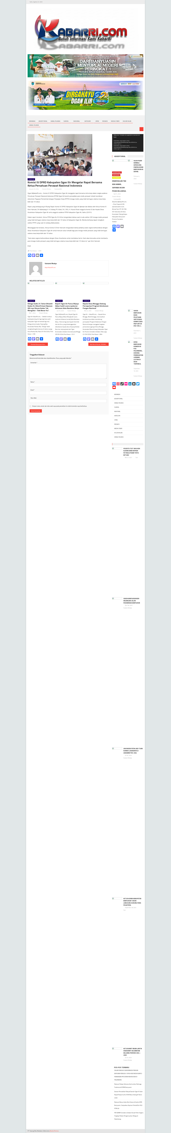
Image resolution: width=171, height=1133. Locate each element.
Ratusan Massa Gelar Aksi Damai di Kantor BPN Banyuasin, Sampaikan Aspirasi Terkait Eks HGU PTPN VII (128, 1105)
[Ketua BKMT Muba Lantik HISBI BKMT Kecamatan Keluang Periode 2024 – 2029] (117, 1050)
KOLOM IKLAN (127, 121)
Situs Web (34, 398)
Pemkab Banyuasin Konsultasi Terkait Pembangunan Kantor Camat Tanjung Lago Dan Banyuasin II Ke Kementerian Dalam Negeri (39, 344)
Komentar (34, 363)
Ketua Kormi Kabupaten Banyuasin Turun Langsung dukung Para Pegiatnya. (132, 901)
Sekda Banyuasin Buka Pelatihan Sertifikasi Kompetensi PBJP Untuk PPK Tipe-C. (138, 318)
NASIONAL (76, 121)
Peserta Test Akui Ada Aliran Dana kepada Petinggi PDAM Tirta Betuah (131, 451)
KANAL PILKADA (55, 121)
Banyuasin (116, 175)
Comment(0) (58, 189)
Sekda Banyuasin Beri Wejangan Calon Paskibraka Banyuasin (131, 600)
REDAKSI (105, 121)
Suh (137, 457)
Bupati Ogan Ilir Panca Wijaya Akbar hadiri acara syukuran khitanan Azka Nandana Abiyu (67, 306)
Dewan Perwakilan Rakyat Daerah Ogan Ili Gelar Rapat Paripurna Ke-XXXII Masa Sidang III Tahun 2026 (128, 1094)
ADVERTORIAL (43, 121)
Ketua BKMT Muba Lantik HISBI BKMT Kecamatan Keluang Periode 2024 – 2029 (132, 1051)
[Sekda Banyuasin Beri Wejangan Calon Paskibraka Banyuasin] (117, 671)
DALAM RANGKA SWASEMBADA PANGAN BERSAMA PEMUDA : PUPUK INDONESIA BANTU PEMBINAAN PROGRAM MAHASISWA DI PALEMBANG (128, 1075)
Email (33, 390)
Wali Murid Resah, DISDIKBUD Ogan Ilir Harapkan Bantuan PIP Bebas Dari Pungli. (99, 344)
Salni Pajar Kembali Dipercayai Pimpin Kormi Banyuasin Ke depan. (138, 166)
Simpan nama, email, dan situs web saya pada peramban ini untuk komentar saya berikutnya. (59, 406)
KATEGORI (88, 121)
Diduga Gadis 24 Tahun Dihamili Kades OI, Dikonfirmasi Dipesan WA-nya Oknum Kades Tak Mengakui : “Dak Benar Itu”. (40, 307)
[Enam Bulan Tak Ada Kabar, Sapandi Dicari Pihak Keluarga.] (119, 164)
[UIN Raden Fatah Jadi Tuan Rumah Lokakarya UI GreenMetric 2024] (117, 821)
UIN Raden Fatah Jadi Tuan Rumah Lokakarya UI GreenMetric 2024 (133, 750)
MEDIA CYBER (115, 121)
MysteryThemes (54, 1131)
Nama (33, 382)
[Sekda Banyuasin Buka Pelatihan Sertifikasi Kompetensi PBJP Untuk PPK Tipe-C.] (130, 311)
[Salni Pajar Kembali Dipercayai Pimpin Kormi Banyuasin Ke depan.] (130, 233)
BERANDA (32, 121)
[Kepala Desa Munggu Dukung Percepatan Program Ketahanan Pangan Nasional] (96, 290)
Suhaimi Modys (46, 189)
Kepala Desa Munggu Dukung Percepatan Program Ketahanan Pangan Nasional (95, 306)
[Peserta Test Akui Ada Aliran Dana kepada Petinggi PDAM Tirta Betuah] (117, 521)
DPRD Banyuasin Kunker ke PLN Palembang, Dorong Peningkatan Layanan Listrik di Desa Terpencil (138, 353)
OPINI (97, 121)
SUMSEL (66, 121)
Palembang (116, 178)
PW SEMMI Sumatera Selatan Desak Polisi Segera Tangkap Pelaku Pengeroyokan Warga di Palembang (128, 1116)
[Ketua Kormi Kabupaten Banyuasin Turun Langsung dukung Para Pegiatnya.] (117, 971)
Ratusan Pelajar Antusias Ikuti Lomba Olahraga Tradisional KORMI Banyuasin (127, 1085)
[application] (127, 143)
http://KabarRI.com (50, 267)
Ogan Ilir (31, 179)
